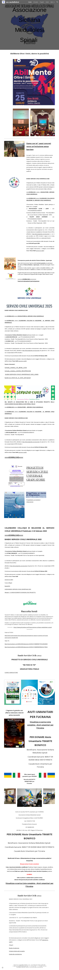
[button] (57, 2)
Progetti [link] (42, 2)
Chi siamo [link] (35, 2)
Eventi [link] (47, 2)
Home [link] (30, 2)
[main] (29, 24)
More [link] (52, 2)
